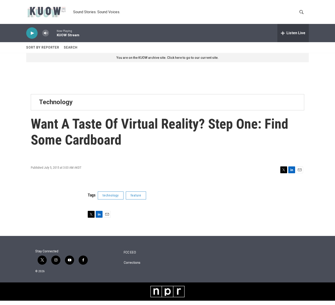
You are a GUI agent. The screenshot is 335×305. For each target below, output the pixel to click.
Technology (55, 102)
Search (70, 47)
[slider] (53, 33)
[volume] (45, 33)
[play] (32, 33)
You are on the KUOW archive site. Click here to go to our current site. (167, 57)
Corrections (132, 262)
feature (136, 195)
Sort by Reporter (42, 47)
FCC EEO (130, 252)
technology (111, 195)
